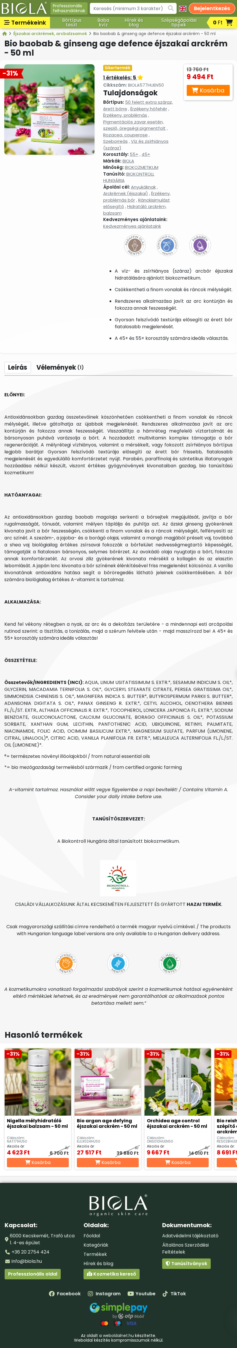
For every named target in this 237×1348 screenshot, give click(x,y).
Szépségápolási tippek (179, 22)
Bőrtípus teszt (72, 22)
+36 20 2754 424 (30, 1252)
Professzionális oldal (32, 1274)
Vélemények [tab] (60, 367)
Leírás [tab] (17, 367)
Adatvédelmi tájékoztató (190, 1235)
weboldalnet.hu (118, 1335)
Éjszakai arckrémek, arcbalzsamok (50, 34)
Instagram (108, 1293)
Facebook (69, 1293)
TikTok (178, 1293)
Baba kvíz (103, 22)
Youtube (145, 1293)
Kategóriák (96, 1245)
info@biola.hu (27, 1261)
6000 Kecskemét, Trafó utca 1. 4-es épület (42, 1239)
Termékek (95, 1254)
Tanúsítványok (188, 1263)
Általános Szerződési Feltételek (185, 1248)
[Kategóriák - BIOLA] (5, 34)
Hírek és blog (134, 22)
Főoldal (92, 1235)
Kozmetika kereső (114, 1274)
